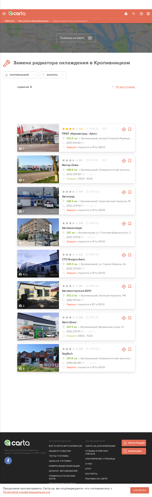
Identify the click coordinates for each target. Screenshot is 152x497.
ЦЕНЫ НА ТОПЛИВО (60, 461)
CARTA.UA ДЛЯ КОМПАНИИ (100, 446)
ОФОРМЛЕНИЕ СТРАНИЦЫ (100, 458)
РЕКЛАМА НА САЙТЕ (96, 478)
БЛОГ (88, 468)
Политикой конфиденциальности (26, 492)
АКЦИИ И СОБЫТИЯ (60, 451)
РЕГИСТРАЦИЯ (136, 443)
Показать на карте (72, 38)
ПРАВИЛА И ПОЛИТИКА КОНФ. (62, 477)
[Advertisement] (76, 4)
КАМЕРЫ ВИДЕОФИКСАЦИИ (64, 466)
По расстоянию (125, 87)
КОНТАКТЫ (91, 473)
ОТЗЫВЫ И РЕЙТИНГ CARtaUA (96, 452)
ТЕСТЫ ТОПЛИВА (58, 456)
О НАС (88, 463)
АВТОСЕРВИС (141, 13)
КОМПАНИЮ (135, 451)
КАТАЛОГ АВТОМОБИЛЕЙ (63, 471)
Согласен (139, 490)
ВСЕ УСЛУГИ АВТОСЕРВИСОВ (65, 446)
